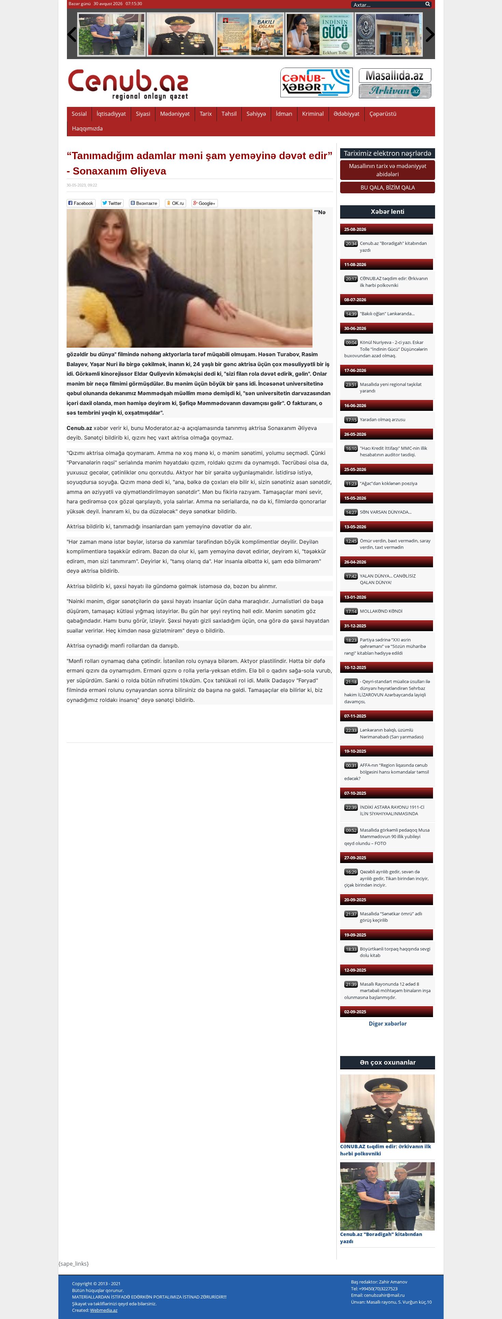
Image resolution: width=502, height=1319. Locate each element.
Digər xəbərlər (388, 1023)
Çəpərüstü (382, 113)
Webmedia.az (103, 1310)
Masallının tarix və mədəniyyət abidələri (388, 170)
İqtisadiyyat (111, 113)
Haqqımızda (87, 128)
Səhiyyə (256, 113)
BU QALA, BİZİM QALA (388, 187)
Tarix (206, 113)
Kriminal (313, 113)
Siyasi (143, 113)
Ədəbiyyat (347, 113)
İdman (284, 113)
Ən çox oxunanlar (388, 1062)
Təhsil (229, 113)
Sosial (79, 113)
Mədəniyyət (175, 113)
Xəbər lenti (387, 211)
